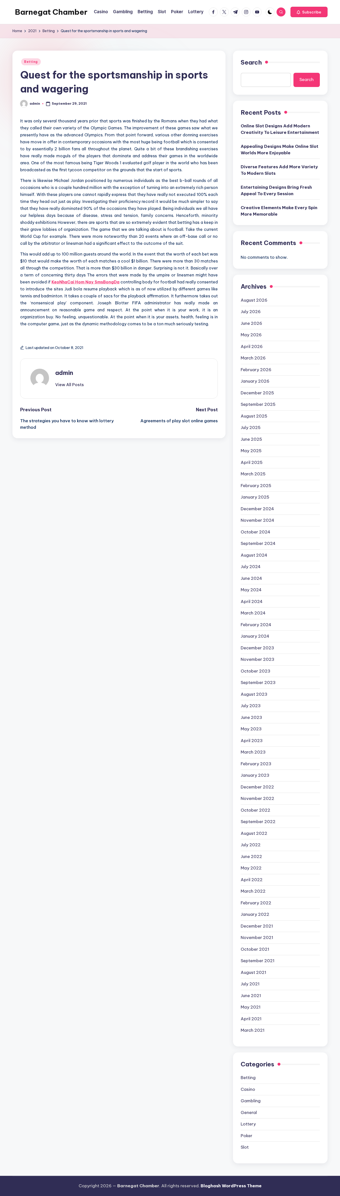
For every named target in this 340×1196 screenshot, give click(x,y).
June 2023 (251, 717)
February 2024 (256, 624)
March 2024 (253, 613)
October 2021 (255, 949)
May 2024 (251, 590)
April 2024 (252, 601)
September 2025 (258, 404)
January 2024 (255, 636)
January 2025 (255, 497)
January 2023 (255, 775)
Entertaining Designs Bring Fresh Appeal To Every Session (276, 190)
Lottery (248, 1124)
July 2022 (251, 845)
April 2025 (252, 462)
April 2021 (251, 1019)
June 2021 (251, 995)
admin (64, 372)
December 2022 (257, 787)
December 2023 (257, 648)
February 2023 (256, 764)
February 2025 (256, 485)
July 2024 (251, 566)
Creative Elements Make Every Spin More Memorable (279, 211)
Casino (248, 1089)
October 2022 (255, 810)
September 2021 (258, 960)
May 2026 (251, 335)
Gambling (251, 1101)
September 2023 (258, 682)
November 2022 (257, 798)
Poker (246, 1135)
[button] (309, 12)
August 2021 (253, 972)
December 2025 (257, 393)
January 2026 (255, 381)
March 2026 (253, 358)
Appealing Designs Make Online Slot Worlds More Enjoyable (279, 150)
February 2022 (256, 903)
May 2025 (251, 450)
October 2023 (255, 671)
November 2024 (257, 520)
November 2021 (257, 937)
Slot (245, 1147)
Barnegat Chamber (51, 12)
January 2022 (255, 914)
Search (251, 62)
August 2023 (254, 694)
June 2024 (251, 578)
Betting (31, 62)
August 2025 (254, 416)
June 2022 (251, 856)
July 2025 (251, 427)
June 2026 (251, 323)
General (249, 1112)
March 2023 (253, 752)
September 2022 (258, 821)
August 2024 (254, 555)
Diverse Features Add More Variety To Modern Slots (279, 170)
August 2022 (254, 833)
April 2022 (252, 879)
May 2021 (251, 1007)
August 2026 (254, 300)
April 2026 (252, 346)
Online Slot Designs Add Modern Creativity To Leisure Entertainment (280, 129)
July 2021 (250, 984)
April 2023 (252, 740)
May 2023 (251, 729)
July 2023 (251, 705)
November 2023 (257, 659)
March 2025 (253, 474)
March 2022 (253, 891)
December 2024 (257, 509)
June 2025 (251, 439)
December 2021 (257, 926)
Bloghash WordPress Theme (231, 1186)
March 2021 (253, 1030)
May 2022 (251, 868)
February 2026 (256, 369)
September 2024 (258, 543)
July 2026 (251, 311)
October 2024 (255, 532)
